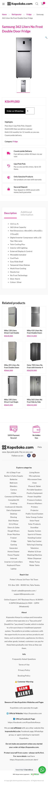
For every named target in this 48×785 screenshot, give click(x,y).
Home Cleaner (13, 551)
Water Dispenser (34, 558)
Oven (34, 483)
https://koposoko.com (32, 713)
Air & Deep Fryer (14, 472)
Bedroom (13, 483)
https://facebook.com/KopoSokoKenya (24, 722)
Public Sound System (34, 514)
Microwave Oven (34, 479)
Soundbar (34, 527)
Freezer (13, 538)
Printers (34, 507)
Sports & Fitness (34, 534)
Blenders (13, 486)
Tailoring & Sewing (34, 544)
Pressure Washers (34, 503)
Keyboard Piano (13, 565)
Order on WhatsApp (15, 111)
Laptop (13, 569)
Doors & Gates (13, 527)
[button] (46, 37)
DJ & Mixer (13, 524)
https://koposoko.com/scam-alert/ (24, 759)
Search (36, 4)
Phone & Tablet (34, 486)
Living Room (34, 472)
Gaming (13, 544)
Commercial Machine (13, 496)
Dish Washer (13, 520)
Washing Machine (34, 555)
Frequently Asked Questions (24, 659)
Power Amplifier (34, 496)
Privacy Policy (24, 670)
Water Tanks (34, 565)
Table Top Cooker (34, 541)
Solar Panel (34, 520)
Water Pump (34, 562)
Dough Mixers (13, 531)
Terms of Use (24, 664)
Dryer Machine (13, 534)
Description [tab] (10, 213)
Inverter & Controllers (13, 562)
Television (34, 548)
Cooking (13, 503)
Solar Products (34, 524)
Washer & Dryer (34, 551)
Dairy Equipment (14, 510)
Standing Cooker (34, 538)
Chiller (13, 493)
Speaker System (34, 531)
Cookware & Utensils (13, 507)
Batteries (13, 479)
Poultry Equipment (34, 493)
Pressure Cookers (34, 500)
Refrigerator (16, 14)
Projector (35, 510)
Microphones (34, 476)
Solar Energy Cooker (34, 517)
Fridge (29, 14)
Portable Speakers (34, 489)
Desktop (13, 514)
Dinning (13, 517)
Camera (13, 489)
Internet (13, 558)
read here (31, 756)
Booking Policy (24, 676)
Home (4, 14)
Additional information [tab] (27, 213)
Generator (13, 548)
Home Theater (13, 555)
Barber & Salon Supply (13, 476)
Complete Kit (13, 500)
